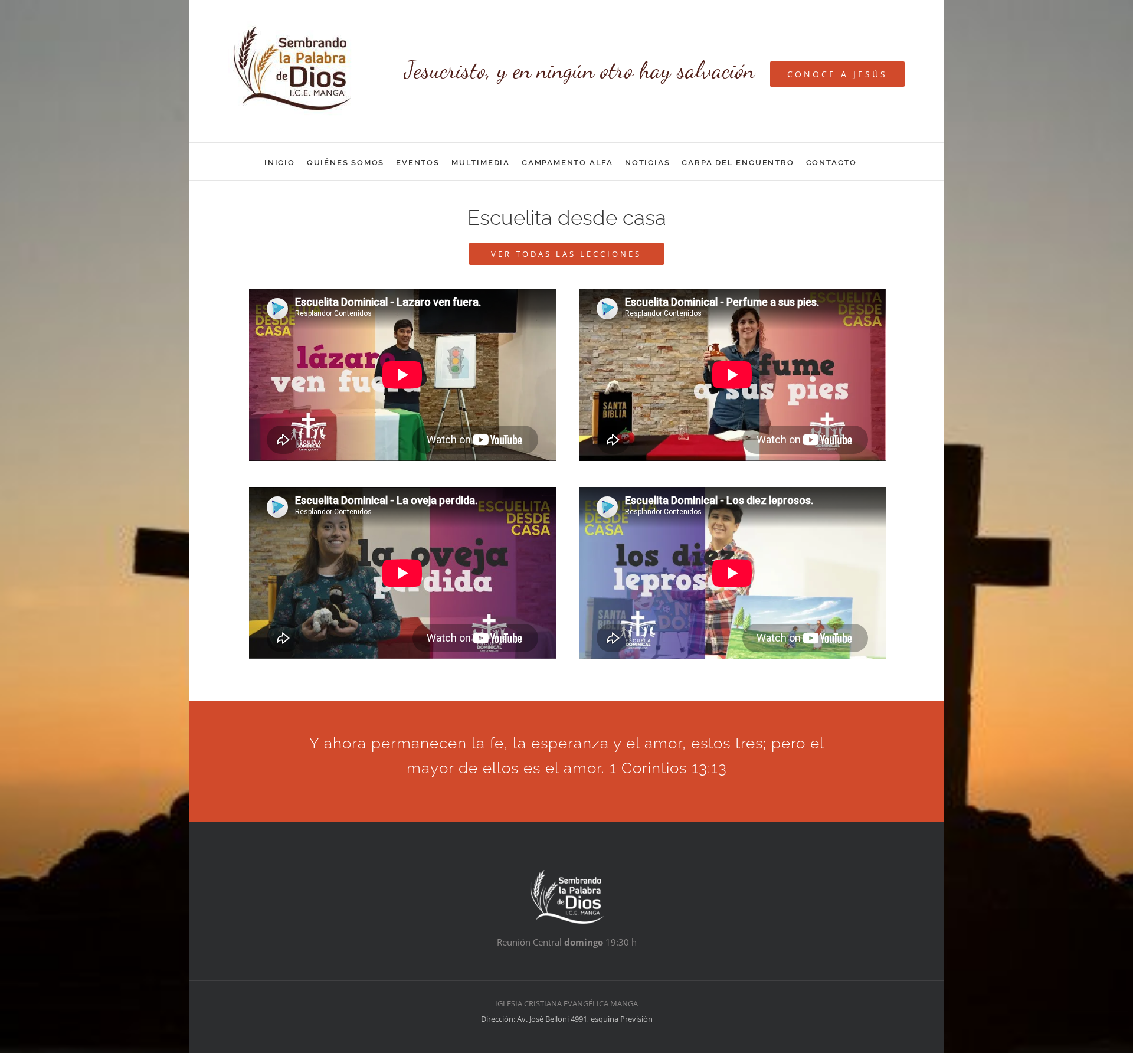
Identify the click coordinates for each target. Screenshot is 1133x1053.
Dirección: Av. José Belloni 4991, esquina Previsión (567, 1018)
